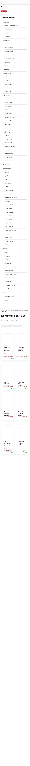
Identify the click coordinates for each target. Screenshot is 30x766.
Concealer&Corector (10, 128)
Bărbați (5, 248)
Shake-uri (7, 256)
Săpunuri (7, 135)
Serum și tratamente (10, 234)
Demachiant (8, 124)
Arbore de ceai (9, 190)
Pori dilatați (8, 223)
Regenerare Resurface (11, 197)
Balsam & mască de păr (11, 25)
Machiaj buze (7, 73)
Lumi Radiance (8, 183)
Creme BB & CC (9, 102)
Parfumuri (6, 165)
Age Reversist (8, 176)
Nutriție (5, 252)
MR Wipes (6, 69)
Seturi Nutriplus (9, 270)
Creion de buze (9, 88)
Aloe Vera (7, 201)
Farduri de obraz (9, 113)
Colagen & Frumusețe (10, 267)
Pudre (6, 110)
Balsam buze (8, 91)
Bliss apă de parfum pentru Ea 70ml (7, 350)
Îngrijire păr (6, 22)
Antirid (6, 245)
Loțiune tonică (8, 237)
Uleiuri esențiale (9, 161)
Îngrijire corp (6, 132)
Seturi (4, 292)
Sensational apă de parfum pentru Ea (21, 414)
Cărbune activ (8, 194)
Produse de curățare (10, 230)
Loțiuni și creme (9, 153)
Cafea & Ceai (8, 263)
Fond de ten (8, 99)
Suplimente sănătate (10, 278)
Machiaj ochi (6, 40)
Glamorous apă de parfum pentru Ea (21, 349)
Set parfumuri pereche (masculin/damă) (7, 445)
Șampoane (7, 36)
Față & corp (6, 95)
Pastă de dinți (8, 143)
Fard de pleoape (9, 55)
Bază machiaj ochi (9, 58)
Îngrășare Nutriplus (10, 285)
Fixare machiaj (8, 121)
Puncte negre (8, 219)
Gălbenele (7, 187)
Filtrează (4, 11)
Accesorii (5, 300)
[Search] (27, 2)
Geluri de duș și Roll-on (11, 146)
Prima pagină (5, 310)
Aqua (6, 179)
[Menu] (2, 2)
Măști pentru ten (9, 226)
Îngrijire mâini (8, 139)
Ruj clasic (7, 80)
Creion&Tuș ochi (9, 47)
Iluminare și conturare (10, 117)
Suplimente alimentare (11, 274)
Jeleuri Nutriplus (9, 289)
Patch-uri (7, 66)
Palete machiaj (9, 51)
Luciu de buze (8, 84)
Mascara (7, 44)
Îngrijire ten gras (9, 208)
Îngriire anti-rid (9, 205)
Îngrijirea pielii (7, 168)
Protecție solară (9, 150)
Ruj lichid (7, 77)
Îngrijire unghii (8, 157)
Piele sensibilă (8, 216)
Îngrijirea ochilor (9, 241)
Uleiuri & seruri (8, 29)
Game (6, 33)
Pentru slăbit (8, 281)
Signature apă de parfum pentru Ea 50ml (21, 445)
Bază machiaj (8, 106)
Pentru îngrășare (9, 296)
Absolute (7, 172)
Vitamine (7, 260)
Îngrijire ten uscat (9, 212)
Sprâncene (7, 62)
